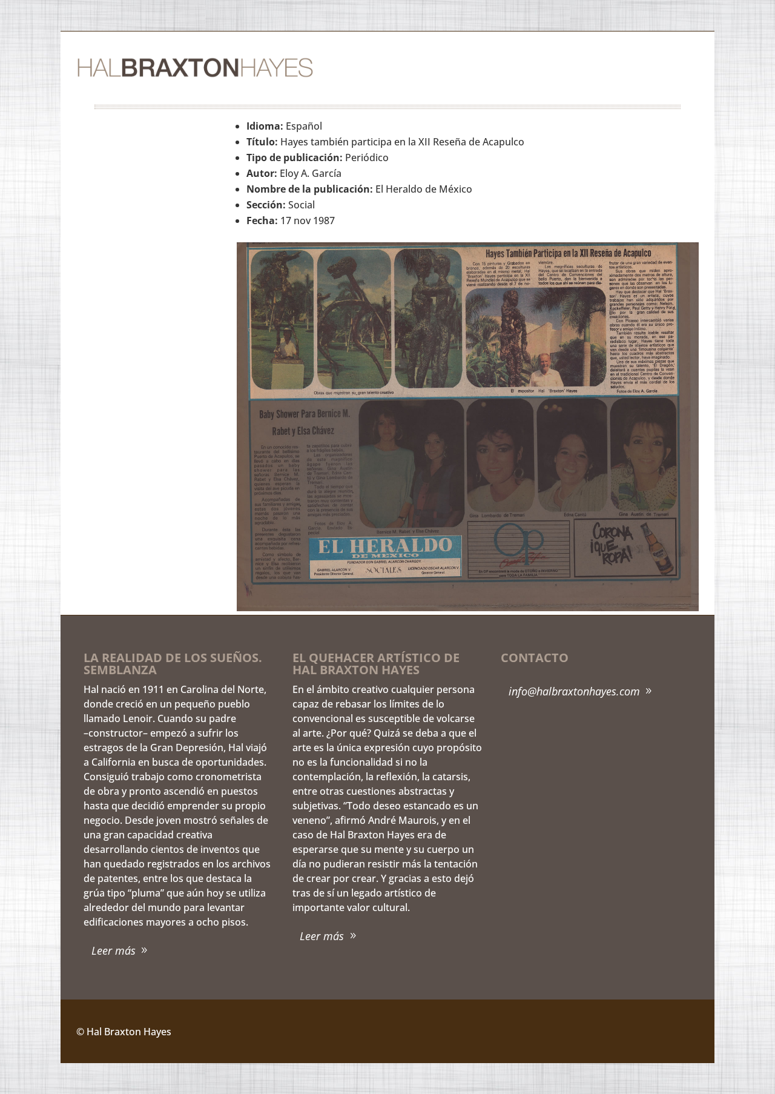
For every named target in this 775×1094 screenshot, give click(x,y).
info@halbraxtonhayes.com (574, 691)
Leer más (113, 950)
